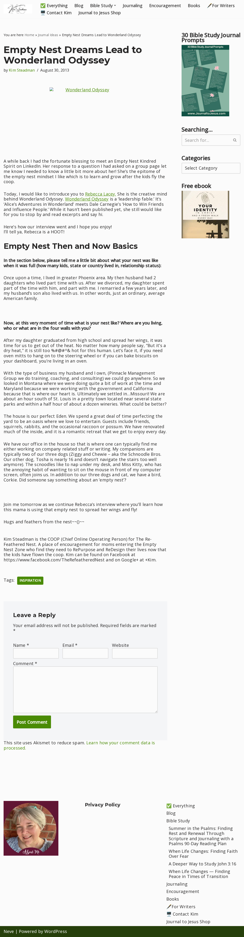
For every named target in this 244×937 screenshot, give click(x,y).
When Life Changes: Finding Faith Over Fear (203, 853)
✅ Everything (54, 5)
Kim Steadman (22, 70)
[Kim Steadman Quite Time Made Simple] (18, 9)
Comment (25, 663)
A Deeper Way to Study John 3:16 (202, 864)
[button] (115, 5)
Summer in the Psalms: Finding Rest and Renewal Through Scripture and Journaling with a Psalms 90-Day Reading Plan (201, 836)
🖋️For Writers (221, 5)
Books (194, 5)
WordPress (55, 931)
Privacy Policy (102, 805)
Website (120, 645)
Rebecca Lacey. (100, 194)
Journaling (132, 5)
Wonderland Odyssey (87, 199)
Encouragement (165, 5)
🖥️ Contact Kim (56, 12)
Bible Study (178, 821)
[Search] (235, 140)
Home (29, 35)
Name (21, 645)
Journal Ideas (48, 35)
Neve (9, 931)
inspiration (30, 580)
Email (69, 645)
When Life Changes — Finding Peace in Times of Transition (199, 873)
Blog (78, 5)
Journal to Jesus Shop (99, 12)
